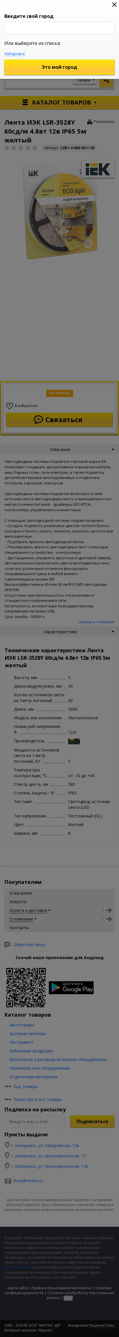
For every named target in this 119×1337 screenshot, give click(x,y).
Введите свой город (28, 16)
